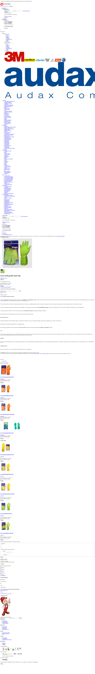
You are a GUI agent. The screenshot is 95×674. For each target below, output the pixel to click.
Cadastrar (5, 17)
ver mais (5, 124)
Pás (4, 170)
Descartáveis (4, 125)
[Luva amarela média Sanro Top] (5, 472)
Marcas (3, 33)
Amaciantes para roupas (8, 197)
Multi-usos (6, 208)
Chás (5, 110)
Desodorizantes (6, 203)
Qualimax (7, 37)
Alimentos (4, 100)
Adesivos (5, 151)
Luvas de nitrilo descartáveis (8, 178)
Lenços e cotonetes (7, 189)
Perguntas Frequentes (5, 633)
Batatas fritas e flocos (7, 106)
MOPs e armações (7, 168)
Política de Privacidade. (61, 236)
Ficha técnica (4, 361)
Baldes (5, 152)
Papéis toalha (6, 191)
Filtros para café (6, 135)
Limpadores (6, 205)
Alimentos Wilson (9, 39)
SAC (3, 634)
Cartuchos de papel (7, 132)
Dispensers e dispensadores (8, 158)
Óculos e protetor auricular (8, 181)
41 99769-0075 (4, 638)
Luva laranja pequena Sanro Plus (7, 414)
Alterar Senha (4, 627)
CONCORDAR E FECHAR (4, 237)
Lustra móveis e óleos (7, 206)
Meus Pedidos (4, 628)
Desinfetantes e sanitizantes (8, 202)
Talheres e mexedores (7, 145)
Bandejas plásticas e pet (8, 127)
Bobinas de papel (7, 129)
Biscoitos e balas (7, 108)
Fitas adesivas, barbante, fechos (9, 136)
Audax (7, 41)
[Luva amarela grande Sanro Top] (5, 452)
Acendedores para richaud (8, 195)
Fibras (5, 163)
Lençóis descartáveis (7, 139)
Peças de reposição (7, 171)
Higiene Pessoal (4, 185)
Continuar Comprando (3, 595)
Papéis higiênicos (7, 190)
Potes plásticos (6, 141)
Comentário (5, 554)
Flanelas (5, 164)
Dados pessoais (4, 626)
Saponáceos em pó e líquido (8, 212)
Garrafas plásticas (7, 137)
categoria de (45, 353)
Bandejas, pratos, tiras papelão (9, 128)
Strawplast (8, 38)
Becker (7, 40)
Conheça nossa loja (5, 623)
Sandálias (5, 182)
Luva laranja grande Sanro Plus (7, 376)
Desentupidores (6, 156)
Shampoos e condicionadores (8, 193)
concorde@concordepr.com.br (7, 639)
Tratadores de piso (7, 213)
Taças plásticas (6, 146)
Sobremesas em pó (7, 123)
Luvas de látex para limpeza (8, 177)
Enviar (2, 557)
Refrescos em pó (7, 121)
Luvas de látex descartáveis (8, 176)
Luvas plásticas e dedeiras (8, 180)
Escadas (5, 159)
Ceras (5, 198)
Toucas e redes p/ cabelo (8, 184)
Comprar (2, 382)
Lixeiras (5, 167)
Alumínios (6, 126)
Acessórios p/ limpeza (7, 150)
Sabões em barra (7, 211)
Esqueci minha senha (26, 10)
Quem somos (4, 620)
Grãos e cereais (6, 115)
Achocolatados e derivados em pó (9, 101)
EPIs (3, 174)
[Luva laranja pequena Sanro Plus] (5, 412)
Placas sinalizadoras (7, 172)
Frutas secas (6, 114)
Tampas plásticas (7, 147)
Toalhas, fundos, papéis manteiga (9, 148)
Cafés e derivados (7, 109)
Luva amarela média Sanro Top (6, 474)
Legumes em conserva (7, 117)
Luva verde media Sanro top (6, 513)
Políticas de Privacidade (6, 632)
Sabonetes (6, 192)
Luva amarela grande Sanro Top (7, 454)
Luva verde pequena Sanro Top (6, 533)
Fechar (2, 663)
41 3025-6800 (4, 637)
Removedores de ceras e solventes (9, 210)
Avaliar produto (2, 575)
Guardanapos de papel (7, 138)
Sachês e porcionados (7, 122)
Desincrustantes (6, 201)
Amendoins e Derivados (8, 103)
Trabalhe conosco (5, 622)
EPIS (47, 353)
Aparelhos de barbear (7, 188)
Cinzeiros (5, 155)
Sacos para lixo (6, 143)
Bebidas (5, 107)
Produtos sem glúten (7, 120)
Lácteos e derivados (7, 116)
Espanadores (6, 161)
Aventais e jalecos (7, 175)
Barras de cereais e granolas (8, 105)
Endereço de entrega (5, 629)
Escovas (5, 160)
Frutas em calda (6, 113)
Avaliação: (2, 378)
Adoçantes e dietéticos (7, 102)
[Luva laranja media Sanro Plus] (5, 393)
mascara (35, 353)
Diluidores (6, 157)
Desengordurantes (7, 199)
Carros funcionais (7, 154)
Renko (7, 36)
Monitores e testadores (7, 207)
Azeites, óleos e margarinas (8, 104)
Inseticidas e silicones (7, 204)
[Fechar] (0, 591)
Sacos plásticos (6, 144)
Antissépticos (6, 187)
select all (18, 541)
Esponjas (5, 162)
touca (38, 353)
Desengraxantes (6, 200)
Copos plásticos (6, 133)
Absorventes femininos (8, 186)
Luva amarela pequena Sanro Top (7, 493)
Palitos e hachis (6, 140)
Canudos (5, 131)
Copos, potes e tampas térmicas (9, 134)
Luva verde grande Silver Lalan (6, 432)
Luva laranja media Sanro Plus (6, 395)
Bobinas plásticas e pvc (8, 130)
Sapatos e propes (7, 183)
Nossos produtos (5, 621)
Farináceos (6, 112)
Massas (5, 118)
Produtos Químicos (5, 194)
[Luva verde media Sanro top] (5, 511)
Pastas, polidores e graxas (8, 209)
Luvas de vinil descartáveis (8, 179)
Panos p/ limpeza (7, 169)
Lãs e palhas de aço (7, 166)
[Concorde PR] (5, 5)
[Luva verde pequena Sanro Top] (5, 531)
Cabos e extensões (7, 153)
